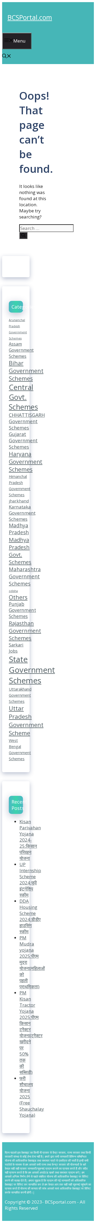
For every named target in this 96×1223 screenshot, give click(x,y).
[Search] (23, 235)
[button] (6, 56)
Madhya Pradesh (19, 529)
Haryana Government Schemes (25, 461)
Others (18, 597)
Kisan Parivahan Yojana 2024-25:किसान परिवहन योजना (30, 839)
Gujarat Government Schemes (23, 440)
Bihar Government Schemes (26, 370)
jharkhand (19, 500)
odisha (13, 591)
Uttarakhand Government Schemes (20, 695)
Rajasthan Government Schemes (25, 630)
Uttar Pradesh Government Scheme (26, 720)
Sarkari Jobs (16, 648)
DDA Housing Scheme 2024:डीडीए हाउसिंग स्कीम (30, 916)
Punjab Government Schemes (22, 610)
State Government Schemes (32, 670)
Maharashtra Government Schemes (25, 576)
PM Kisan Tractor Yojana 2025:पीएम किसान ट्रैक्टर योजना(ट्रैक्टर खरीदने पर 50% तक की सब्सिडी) (30, 1032)
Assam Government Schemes (21, 350)
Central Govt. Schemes (23, 397)
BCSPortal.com (29, 17)
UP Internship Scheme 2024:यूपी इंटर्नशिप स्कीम (30, 879)
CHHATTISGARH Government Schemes (27, 421)
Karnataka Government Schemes (22, 513)
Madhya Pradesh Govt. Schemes (20, 551)
